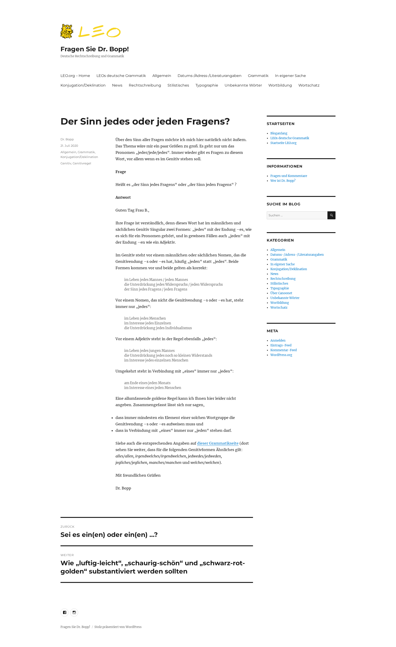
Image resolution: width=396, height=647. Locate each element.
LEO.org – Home (75, 75)
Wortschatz (308, 85)
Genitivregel (82, 163)
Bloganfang (278, 133)
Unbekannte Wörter (243, 85)
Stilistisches (178, 85)
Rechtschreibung (145, 85)
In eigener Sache (290, 75)
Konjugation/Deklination (83, 85)
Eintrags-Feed (281, 345)
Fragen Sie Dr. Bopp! (94, 49)
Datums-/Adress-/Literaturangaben (210, 75)
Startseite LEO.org (283, 143)
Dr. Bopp (67, 139)
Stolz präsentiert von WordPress (118, 627)
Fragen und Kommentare (288, 176)
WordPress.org (281, 355)
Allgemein (161, 75)
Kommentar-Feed (283, 350)
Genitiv (65, 163)
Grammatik (258, 75)
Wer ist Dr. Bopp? (282, 181)
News (117, 85)
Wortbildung (280, 85)
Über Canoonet (281, 293)
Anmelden (278, 341)
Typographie (206, 85)
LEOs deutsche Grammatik (121, 75)
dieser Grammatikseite (218, 443)
